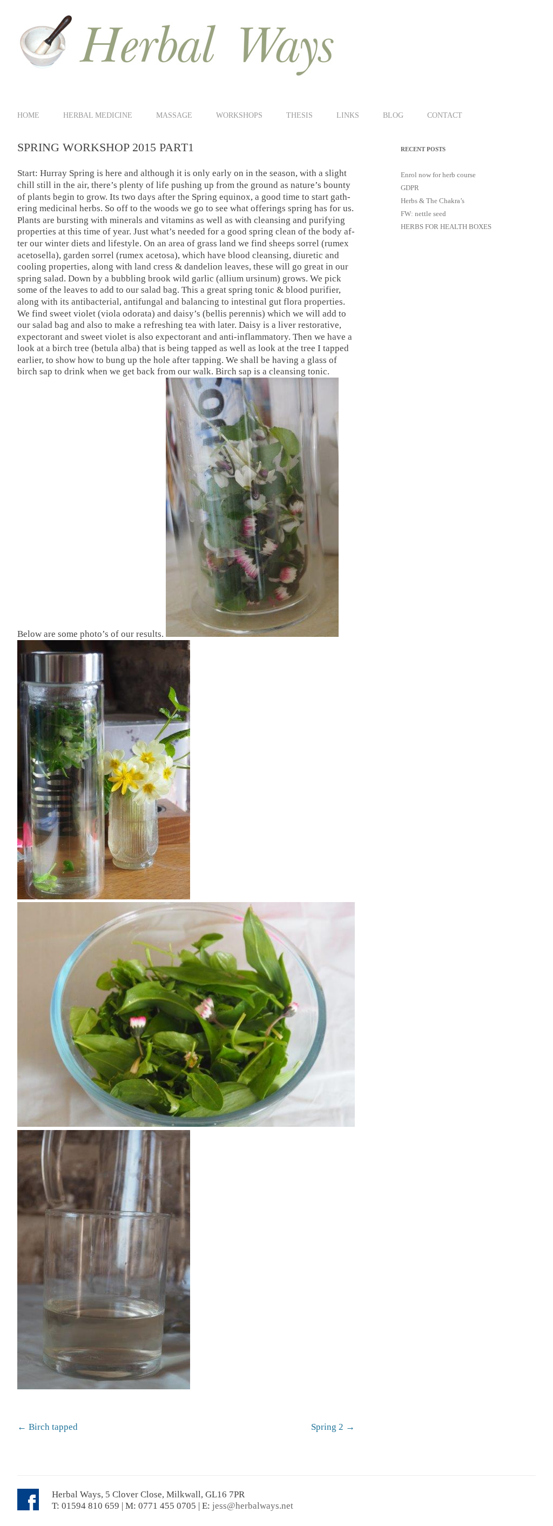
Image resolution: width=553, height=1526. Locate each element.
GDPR (410, 188)
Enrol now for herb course (438, 175)
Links (347, 115)
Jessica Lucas (219, 1411)
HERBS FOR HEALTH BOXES (446, 227)
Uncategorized (111, 1411)
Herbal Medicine (97, 115)
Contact (444, 115)
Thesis (299, 115)
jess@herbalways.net (252, 1506)
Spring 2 (333, 1427)
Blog (393, 115)
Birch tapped (47, 1427)
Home (28, 115)
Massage (174, 115)
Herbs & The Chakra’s (432, 201)
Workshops (239, 115)
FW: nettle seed (423, 214)
